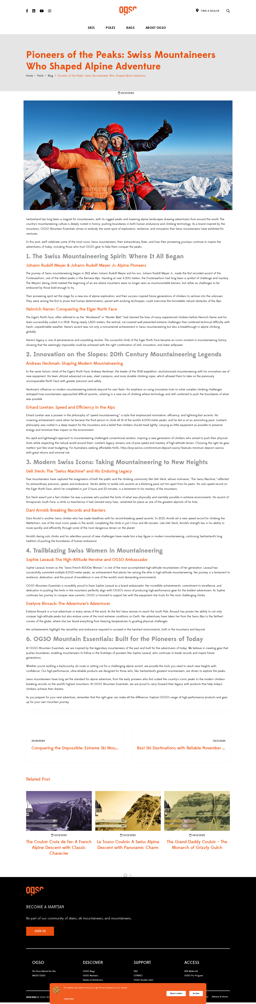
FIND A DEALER (210, 11)
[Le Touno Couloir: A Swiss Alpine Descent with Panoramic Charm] (128, 811)
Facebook (27, 11)
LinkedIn (33, 11)
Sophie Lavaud (35, 568)
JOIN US (40, 931)
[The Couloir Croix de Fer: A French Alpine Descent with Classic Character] (59, 811)
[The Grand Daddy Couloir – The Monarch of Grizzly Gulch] (197, 811)
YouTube (42, 11)
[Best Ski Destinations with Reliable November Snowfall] (180, 745)
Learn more (69, 999)
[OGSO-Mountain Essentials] (128, 11)
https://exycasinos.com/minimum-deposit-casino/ (151, 448)
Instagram (49, 11)
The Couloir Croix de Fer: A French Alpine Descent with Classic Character (59, 847)
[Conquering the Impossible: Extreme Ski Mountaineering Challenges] (75, 745)
